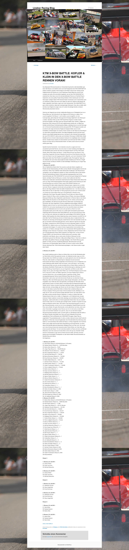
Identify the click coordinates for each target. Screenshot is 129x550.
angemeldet (49, 536)
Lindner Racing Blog (44, 7)
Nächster (93, 65)
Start (34, 60)
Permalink (45, 528)
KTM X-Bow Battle (63, 527)
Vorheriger (35, 65)
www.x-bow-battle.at (48, 523)
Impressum (40, 60)
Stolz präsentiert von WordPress (64, 544)
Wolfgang (55, 527)
